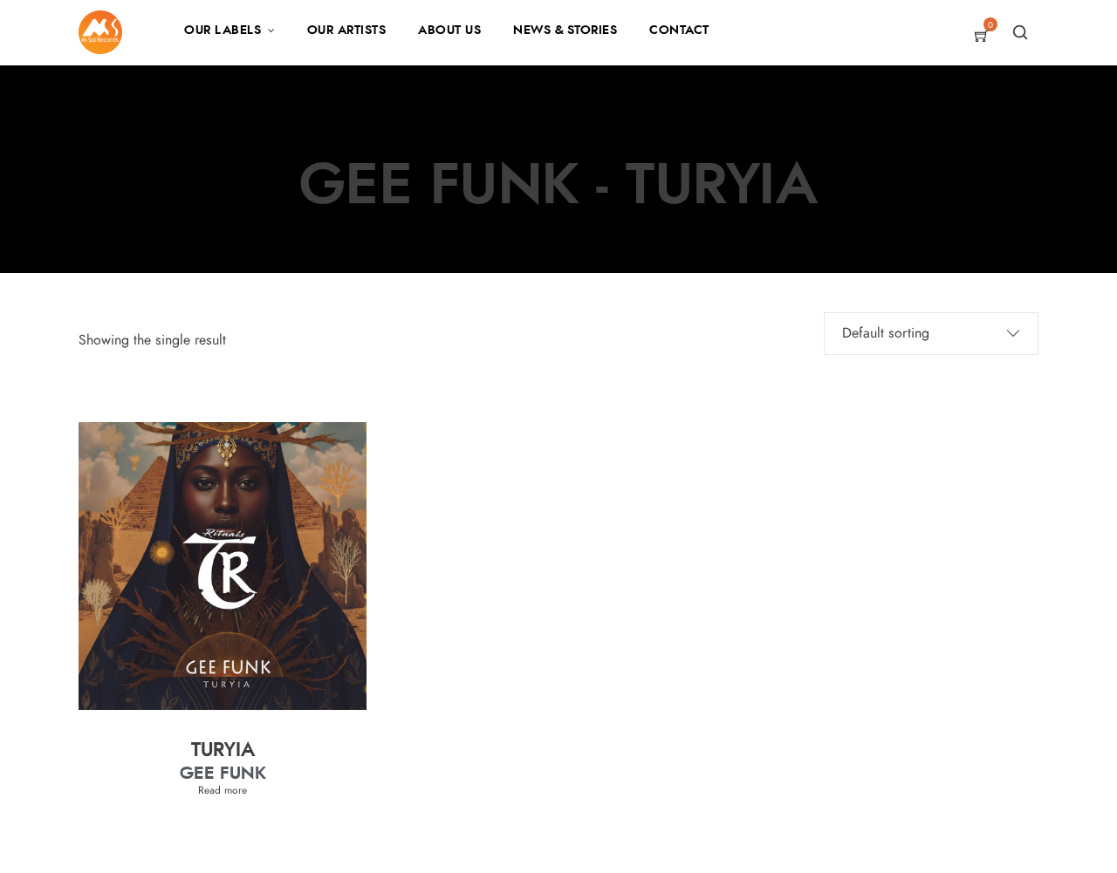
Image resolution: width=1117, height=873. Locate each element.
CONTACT (679, 30)
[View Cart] (982, 37)
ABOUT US (449, 30)
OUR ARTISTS (347, 30)
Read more (222, 790)
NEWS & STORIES (565, 30)
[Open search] (1020, 32)
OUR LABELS (222, 30)
